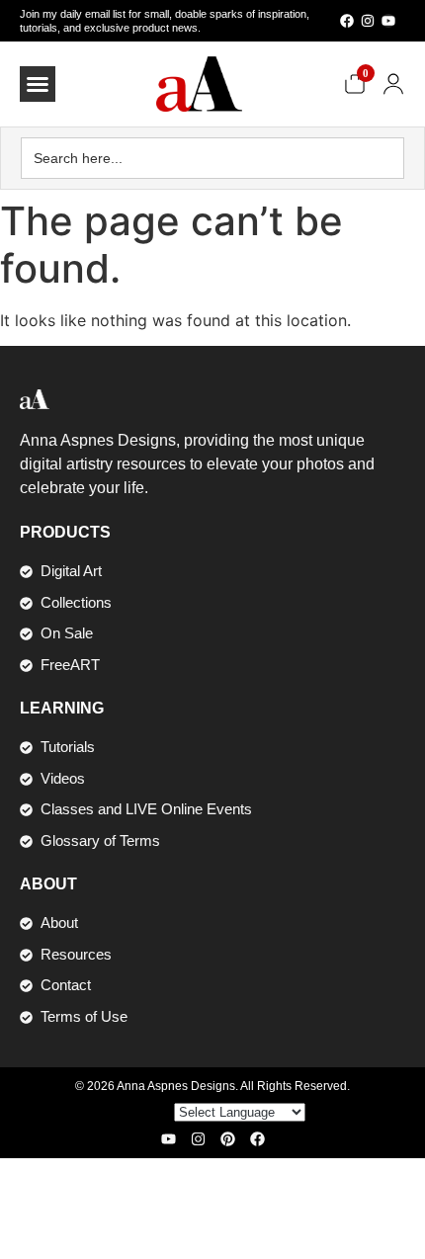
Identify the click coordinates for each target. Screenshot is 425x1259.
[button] (37, 84)
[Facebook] (347, 21)
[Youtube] (388, 21)
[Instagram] (368, 21)
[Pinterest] (227, 1139)
